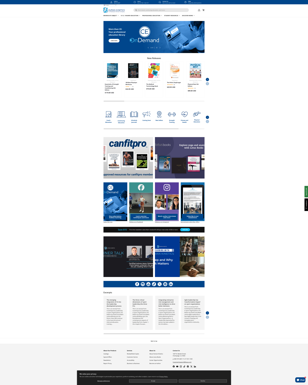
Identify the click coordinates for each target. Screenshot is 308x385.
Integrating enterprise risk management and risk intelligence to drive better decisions (166, 303)
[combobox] (161, 10)
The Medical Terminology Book (152, 85)
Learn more (114, 39)
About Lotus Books (155, 357)
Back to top (154, 341)
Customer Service (132, 357)
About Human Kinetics (156, 354)
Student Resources (171, 15)
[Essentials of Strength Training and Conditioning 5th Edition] (112, 70)
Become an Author (155, 363)
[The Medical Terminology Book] (154, 70)
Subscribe (185, 229)
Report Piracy (107, 363)
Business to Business (133, 363)
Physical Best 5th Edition (193, 85)
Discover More (187, 15)
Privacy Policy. (163, 376)
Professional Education (151, 15)
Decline (203, 381)
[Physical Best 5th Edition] (195, 70)
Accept (153, 381)
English (107, 5)
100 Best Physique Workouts (131, 83)
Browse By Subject (110, 15)
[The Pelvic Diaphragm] (174, 70)
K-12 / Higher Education (129, 15)
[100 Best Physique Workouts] (133, 70)
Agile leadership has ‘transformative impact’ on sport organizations (192, 302)
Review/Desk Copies (133, 354)
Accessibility (130, 360)
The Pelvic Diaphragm (174, 82)
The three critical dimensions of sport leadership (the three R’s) (140, 303)
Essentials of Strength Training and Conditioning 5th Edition (112, 87)
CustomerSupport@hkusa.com (182, 362)
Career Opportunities (155, 360)
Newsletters (107, 360)
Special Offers (107, 357)
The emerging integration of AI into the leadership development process (114, 303)
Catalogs (106, 354)
